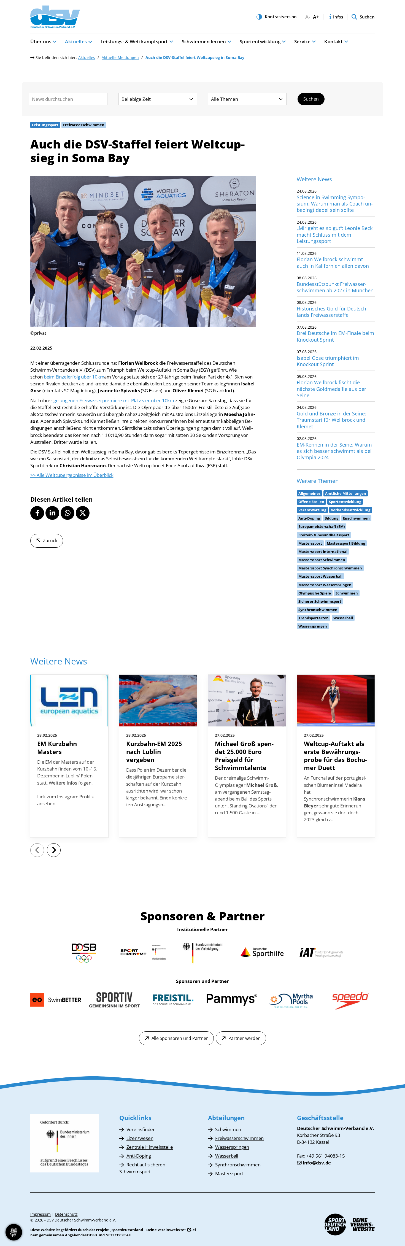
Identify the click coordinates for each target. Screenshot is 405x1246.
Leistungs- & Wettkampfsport (134, 41)
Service (302, 41)
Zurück (50, 540)
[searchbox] (68, 99)
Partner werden (244, 1038)
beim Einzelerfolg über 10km (74, 377)
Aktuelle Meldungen (120, 57)
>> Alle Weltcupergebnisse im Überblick (71, 475)
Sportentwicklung (260, 41)
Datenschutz (66, 1214)
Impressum (40, 1214)
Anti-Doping (138, 1156)
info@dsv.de (317, 1162)
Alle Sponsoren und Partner (180, 1038)
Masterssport (229, 1173)
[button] (37, 513)
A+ (316, 17)
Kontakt (333, 41)
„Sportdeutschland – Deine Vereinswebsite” (148, 1229)
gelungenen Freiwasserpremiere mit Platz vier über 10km (113, 400)
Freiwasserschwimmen (239, 1138)
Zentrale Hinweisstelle (149, 1147)
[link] (69, 756)
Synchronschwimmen (238, 1164)
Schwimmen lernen (204, 41)
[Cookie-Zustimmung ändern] (14, 1232)
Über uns (40, 41)
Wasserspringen (232, 1147)
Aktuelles (76, 41)
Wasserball (226, 1156)
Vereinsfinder (140, 1129)
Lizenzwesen (139, 1138)
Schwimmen (228, 1129)
